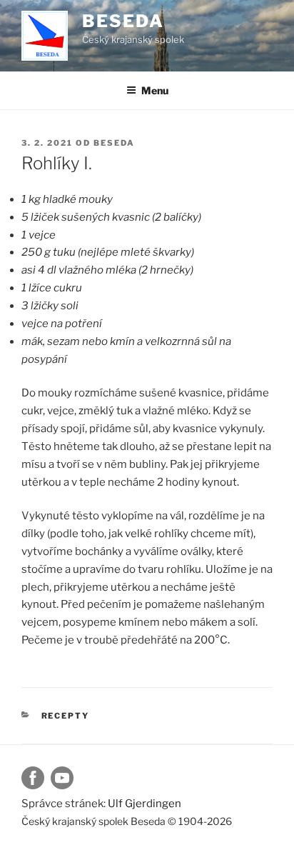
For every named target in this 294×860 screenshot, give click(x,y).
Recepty (65, 716)
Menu (154, 90)
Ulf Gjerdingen (144, 803)
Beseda (123, 21)
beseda (114, 143)
